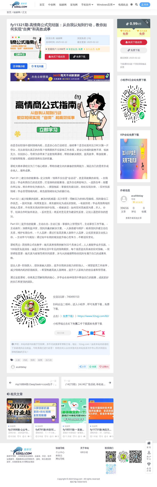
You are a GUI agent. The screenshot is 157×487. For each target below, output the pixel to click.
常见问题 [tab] (39, 66)
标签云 (59, 455)
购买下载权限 (58, 56)
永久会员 (143, 31)
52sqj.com (77, 479)
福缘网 (63, 4)
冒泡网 (74, 4)
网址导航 (60, 458)
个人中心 (60, 452)
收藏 (94, 367)
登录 (146, 5)
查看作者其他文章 (134, 218)
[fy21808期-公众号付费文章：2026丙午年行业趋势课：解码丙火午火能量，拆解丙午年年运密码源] (19, 410)
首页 (42, 4)
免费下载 (80, 56)
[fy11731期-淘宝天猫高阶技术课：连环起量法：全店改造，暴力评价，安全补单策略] (101, 410)
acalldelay (21, 366)
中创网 (52, 4)
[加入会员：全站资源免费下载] (60, 78)
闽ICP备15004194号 (78, 482)
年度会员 (126, 31)
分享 (84, 367)
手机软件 (86, 4)
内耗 (25, 360)
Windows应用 (105, 4)
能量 (40, 360)
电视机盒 (123, 4)
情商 (33, 360)
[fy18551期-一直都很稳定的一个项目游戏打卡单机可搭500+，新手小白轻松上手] (73, 410)
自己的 (49, 360)
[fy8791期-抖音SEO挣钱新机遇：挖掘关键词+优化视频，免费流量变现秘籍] (46, 410)
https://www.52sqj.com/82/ (93, 316)
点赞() (105, 367)
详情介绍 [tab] (20, 66)
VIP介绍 (84, 452)
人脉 (18, 360)
